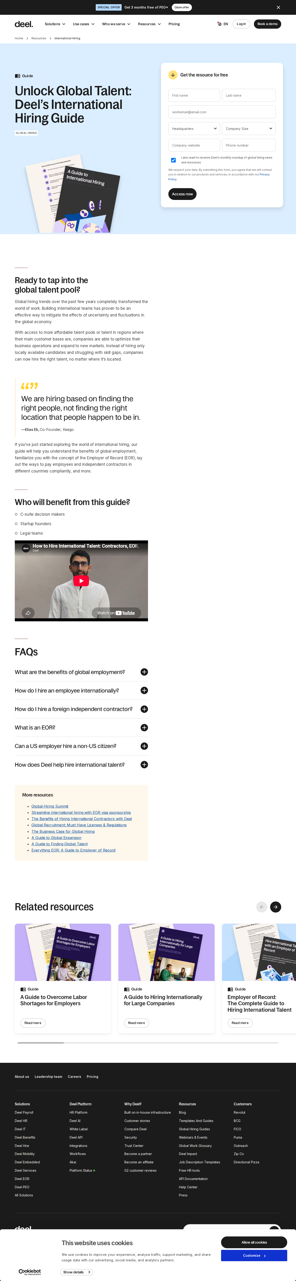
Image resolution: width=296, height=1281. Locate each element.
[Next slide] (275, 907)
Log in (241, 24)
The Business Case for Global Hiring (63, 831)
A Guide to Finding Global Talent (59, 844)
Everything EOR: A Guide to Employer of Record (73, 850)
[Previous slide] (261, 907)
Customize (251, 1255)
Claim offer (182, 7)
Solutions (52, 24)
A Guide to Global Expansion (56, 837)
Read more (33, 1023)
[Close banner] (278, 7)
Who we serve (113, 24)
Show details (73, 1272)
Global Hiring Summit (49, 806)
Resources (146, 24)
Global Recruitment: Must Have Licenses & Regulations (79, 825)
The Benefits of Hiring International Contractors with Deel (81, 818)
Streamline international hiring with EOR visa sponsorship (81, 812)
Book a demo (268, 24)
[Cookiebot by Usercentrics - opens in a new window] (30, 1272)
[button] (81, 672)
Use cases (81, 24)
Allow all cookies (254, 1242)
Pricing (174, 24)
